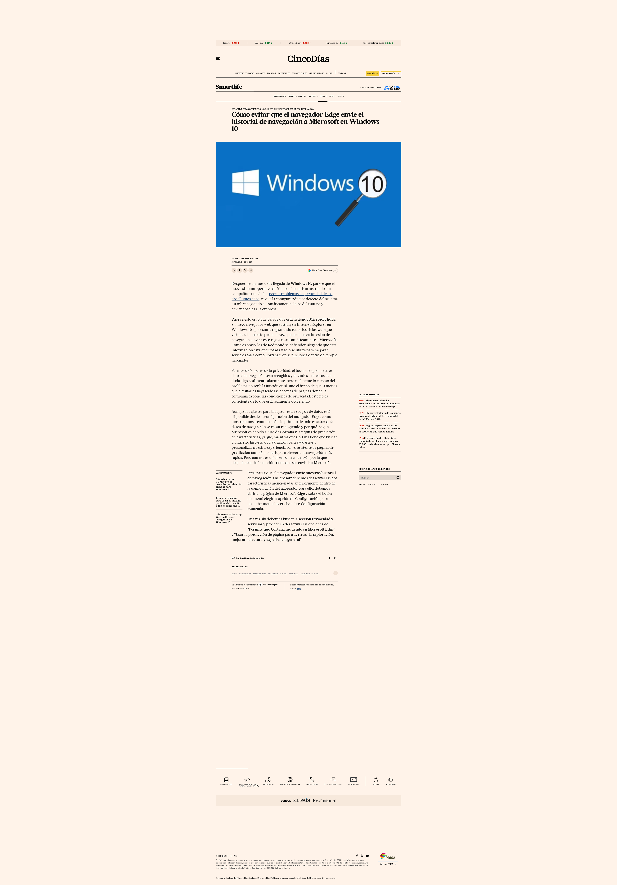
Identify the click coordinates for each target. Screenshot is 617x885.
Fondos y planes (299, 73)
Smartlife (229, 87)
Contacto (219, 878)
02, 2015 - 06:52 (242, 262)
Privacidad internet (277, 573)
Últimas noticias (316, 73)
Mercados (260, 73)
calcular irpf (226, 784)
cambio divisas (312, 784)
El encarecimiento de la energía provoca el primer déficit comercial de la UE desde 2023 (380, 416)
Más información (240, 588)
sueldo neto (268, 784)
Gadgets (312, 96)
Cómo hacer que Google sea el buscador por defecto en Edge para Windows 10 (228, 484)
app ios (376, 784)
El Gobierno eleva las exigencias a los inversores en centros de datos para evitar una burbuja (380, 403)
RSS (309, 878)
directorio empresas (332, 784)
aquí (299, 588)
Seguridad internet (309, 573)
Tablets (291, 96)
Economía (271, 73)
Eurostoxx (372, 485)
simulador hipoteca (247, 784)
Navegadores (259, 573)
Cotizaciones (284, 73)
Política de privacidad (279, 878)
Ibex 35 (226, 43)
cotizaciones (353, 784)
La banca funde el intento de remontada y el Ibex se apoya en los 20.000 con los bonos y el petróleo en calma (379, 443)
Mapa (304, 878)
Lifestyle (323, 96)
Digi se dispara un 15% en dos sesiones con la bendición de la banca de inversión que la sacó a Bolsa (379, 428)
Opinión (329, 73)
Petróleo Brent (294, 43)
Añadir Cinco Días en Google (323, 270)
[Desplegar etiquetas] (335, 573)
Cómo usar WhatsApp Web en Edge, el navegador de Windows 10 (228, 518)
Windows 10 (245, 573)
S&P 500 (259, 43)
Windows (293, 573)
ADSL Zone (391, 87)
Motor (332, 96)
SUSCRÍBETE (372, 73)
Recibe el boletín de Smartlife (250, 558)
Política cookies (240, 878)
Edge (234, 573)
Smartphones (279, 96)
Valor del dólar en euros (373, 43)
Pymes (341, 96)
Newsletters (316, 878)
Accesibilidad (295, 878)
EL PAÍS (340, 72)
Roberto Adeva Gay (245, 258)
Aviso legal (228, 878)
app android (391, 784)
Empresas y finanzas (244, 73)
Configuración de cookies (258, 878)
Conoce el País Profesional (308, 800)
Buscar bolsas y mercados (374, 469)
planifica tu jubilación (290, 784)
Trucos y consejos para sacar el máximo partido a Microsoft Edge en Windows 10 (228, 502)
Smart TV (302, 96)
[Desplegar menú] (218, 58)
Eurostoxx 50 (332, 43)
